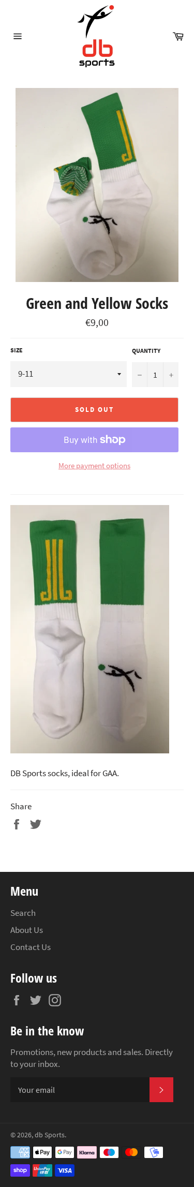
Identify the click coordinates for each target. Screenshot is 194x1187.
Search (23, 912)
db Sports (50, 1135)
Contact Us (30, 947)
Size (16, 350)
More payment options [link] (94, 465)
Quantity (146, 350)
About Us (26, 930)
